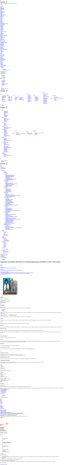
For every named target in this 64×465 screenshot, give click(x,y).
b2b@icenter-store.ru (31, 348)
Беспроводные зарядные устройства (28, 272)
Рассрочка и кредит (3, 411)
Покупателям (2, 408)
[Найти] (1, 5)
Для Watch (6, 270)
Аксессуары (7, 198)
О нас (1, 405)
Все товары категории (3, 388)
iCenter (1, 403)
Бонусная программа (3, 409)
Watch (1, 401)
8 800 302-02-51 (2, 464)
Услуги (5, 232)
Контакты (1, 406)
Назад (5, 171)
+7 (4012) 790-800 (3, 65)
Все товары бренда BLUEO (4, 389)
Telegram (3, 76)
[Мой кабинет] (0, 159)
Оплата (3, 310)
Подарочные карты (20, 270)
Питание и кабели (14, 272)
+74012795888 (18, 348)
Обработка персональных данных (5, 412)
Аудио (6, 207)
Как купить (5, 239)
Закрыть (7, 423)
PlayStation (7, 226)
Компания (5, 243)
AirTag (13, 270)
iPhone (6, 182)
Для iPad (4, 270)
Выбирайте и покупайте (4, 397)
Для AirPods (10, 270)
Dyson (1, 402)
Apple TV (15, 270)
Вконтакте (3, 75)
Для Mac (1, 270)
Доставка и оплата (3, 410)
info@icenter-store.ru (4, 71)
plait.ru (6, 464)
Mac (6, 174)
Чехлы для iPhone (20, 272)
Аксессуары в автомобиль (4, 272)
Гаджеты (7, 213)
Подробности (2, 375)
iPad (6, 188)
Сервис (1, 407)
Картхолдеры (10, 272)
